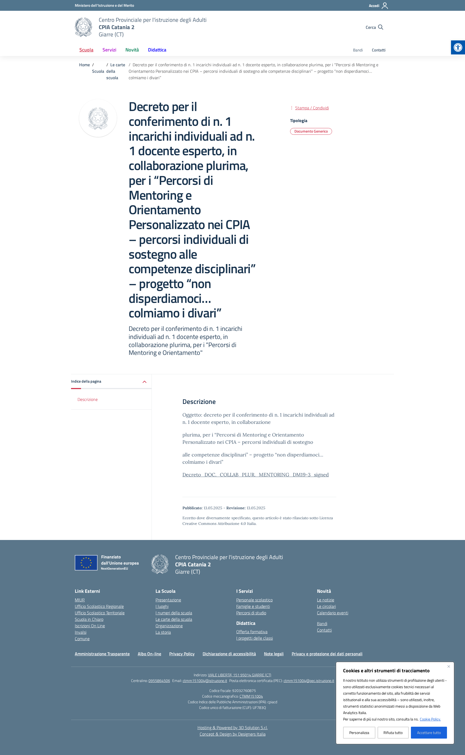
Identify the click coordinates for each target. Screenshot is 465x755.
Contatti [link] (379, 50)
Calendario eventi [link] (332, 612)
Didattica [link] (157, 49)
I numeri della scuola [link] (174, 612)
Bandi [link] (358, 50)
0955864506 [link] (159, 680)
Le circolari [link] (326, 606)
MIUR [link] (80, 600)
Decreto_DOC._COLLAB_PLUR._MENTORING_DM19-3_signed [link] (255, 475)
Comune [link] (82, 638)
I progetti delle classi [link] (254, 638)
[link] (458, 47)
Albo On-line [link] (149, 653)
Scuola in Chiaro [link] (89, 619)
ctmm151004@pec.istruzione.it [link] (309, 680)
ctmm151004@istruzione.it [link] (205, 680)
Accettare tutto (429, 732)
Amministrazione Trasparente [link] (102, 653)
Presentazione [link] (168, 600)
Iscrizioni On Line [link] (90, 625)
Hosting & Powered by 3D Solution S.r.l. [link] (233, 727)
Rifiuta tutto (393, 732)
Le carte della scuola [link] (174, 619)
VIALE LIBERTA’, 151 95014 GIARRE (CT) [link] (239, 675)
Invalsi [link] (80, 632)
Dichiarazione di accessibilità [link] (229, 653)
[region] (395, 703)
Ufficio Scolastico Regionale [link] (99, 606)
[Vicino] (448, 666)
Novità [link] (132, 49)
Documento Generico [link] (311, 131)
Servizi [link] (109, 49)
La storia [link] (163, 632)
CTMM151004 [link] (251, 696)
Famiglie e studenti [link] (253, 606)
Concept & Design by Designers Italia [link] (233, 734)
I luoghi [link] (162, 606)
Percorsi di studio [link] (251, 612)
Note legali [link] (274, 653)
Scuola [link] (86, 49)
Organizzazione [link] (169, 625)
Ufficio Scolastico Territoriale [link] (100, 612)
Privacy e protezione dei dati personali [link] (327, 653)
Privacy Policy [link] (182, 653)
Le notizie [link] (325, 600)
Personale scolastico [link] (254, 600)
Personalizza (359, 732)
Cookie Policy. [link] (430, 719)
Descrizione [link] (88, 399)
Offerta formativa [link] (251, 631)
